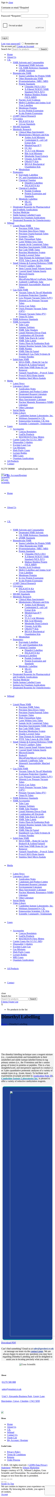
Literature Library (21, 386)
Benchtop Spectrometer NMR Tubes (36, 247)
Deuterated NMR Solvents (31, 65)
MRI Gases (18, 455)
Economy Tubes (26, 236)
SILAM (28, 204)
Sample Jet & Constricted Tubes (33, 244)
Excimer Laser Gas (22, 445)
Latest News (18, 383)
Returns (10, 1457)
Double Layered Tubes (29, 255)
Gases (10, 426)
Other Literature (26, 407)
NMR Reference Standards (25, 319)
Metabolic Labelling (28, 199)
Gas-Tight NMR (20, 290)
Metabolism (24, 169)
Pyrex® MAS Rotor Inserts (31, 375)
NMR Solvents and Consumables (28, 62)
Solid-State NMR (21, 359)
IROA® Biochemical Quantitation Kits (34, 165)
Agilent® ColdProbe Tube (31, 282)
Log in (4, 38)
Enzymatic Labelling (28, 175)
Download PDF (8, 1342)
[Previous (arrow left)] (2, 1481)
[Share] (5, 1479)
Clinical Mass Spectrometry (31, 132)
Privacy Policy (14, 1452)
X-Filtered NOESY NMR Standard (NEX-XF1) (37, 90)
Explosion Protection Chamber (33, 295)
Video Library (19, 413)
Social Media (19, 410)
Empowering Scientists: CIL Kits (34, 421)
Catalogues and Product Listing (33, 391)
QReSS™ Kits (31, 161)
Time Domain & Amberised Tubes (35, 257)
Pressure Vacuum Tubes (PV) (32, 314)
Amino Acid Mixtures (35, 137)
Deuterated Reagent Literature (33, 394)
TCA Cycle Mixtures (34, 150)
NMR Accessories (21, 322)
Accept (4, 1494)
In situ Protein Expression (31, 113)
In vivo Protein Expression (31, 110)
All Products (13, 461)
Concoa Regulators (28, 431)
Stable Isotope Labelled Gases (27, 215)
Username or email (15, 7)
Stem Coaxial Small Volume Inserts (35, 268)
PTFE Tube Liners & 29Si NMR (34, 260)
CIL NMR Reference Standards (33, 68)
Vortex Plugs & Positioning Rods (34, 343)
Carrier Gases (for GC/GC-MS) (27, 439)
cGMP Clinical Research (24, 116)
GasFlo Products (26, 434)
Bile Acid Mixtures (33, 153)
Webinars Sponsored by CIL (32, 418)
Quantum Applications (23, 458)
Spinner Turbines (27, 327)
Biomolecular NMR (22, 73)
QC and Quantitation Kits (31, 177)
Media (10, 381)
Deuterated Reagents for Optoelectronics (31, 220)
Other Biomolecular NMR (31, 78)
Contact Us (12, 1435)
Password (10, 16)
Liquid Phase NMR (22, 225)
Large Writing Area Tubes (31, 241)
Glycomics (18, 118)
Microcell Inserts (26, 274)
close (10, 2)
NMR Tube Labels (27, 340)
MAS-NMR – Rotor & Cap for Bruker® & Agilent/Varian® (33, 363)
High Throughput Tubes (30, 239)
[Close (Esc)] (2, 1479)
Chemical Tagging (27, 180)
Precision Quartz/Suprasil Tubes (33, 233)
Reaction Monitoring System (32, 252)
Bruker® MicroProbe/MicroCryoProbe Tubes (35, 277)
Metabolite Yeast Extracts (36, 156)
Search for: (6, 49)
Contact (10, 463)
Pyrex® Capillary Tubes (30, 266)
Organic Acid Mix (33, 159)
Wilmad (10, 223)
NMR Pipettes (25, 348)
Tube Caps (24, 324)
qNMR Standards (27, 70)
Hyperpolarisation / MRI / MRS (33, 81)
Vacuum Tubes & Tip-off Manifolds (35, 292)
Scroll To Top (7, 1483)
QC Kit (28, 148)
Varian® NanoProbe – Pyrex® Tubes (36, 373)
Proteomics (18, 172)
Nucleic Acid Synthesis (29, 100)
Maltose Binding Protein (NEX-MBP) (36, 96)
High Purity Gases (21, 450)
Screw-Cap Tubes (27, 306)
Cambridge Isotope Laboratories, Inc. (36, 415)
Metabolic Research (22, 129)
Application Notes (27, 389)
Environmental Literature (30, 397)
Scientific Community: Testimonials (35, 423)
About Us (11, 57)
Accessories (18, 429)
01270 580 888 (9, 1382)
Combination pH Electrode (31, 335)
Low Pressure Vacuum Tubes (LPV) (36, 298)
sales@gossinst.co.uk (11, 1389)
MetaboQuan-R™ (33, 145)
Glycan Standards (27, 124)
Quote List (12, 1437)
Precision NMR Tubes (29, 228)
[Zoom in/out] (11, 1479)
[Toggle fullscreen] (8, 1479)
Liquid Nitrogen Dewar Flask (32, 332)
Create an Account (25, 46)
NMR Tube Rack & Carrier (31, 338)
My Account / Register (17, 1440)
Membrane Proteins (28, 108)
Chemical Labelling (28, 188)
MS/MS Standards (21, 126)
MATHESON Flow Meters (31, 437)
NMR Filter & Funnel (29, 351)
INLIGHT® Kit (26, 121)
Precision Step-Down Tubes (32, 231)
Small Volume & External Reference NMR (33, 263)
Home (10, 54)
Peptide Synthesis (33, 191)
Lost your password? (11, 43)
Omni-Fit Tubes (26, 316)
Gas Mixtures (19, 447)
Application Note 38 (42, 1076)
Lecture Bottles (20, 453)
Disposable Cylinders (23, 442)
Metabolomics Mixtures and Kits (34, 134)
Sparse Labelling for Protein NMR (35, 76)
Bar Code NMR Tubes (29, 249)
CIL (9, 60)
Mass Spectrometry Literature (32, 399)
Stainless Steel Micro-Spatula (32, 378)
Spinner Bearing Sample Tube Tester (36, 346)
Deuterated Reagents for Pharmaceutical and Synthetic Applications (31, 208)
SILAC (28, 201)
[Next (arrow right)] (5, 1481)
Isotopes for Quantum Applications (29, 217)
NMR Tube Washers (28, 330)
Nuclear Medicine (21, 212)
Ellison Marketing (31, 1467)
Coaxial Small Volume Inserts (32, 271)
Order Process (13, 1460)
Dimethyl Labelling (34, 183)
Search (44, 49)
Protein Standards (27, 84)
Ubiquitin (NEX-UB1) (35, 86)
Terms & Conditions (16, 1454)
